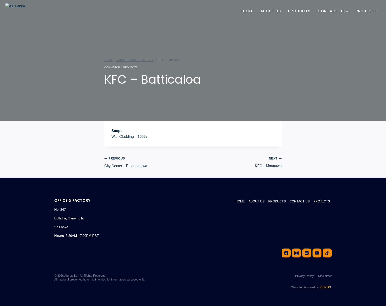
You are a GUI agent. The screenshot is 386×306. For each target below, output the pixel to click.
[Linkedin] (306, 253)
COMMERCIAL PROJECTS (121, 67)
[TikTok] (327, 253)
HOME (247, 11)
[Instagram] (296, 253)
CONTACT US (300, 201)
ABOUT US (270, 11)
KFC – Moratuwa (268, 162)
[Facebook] (286, 253)
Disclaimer (325, 276)
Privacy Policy (304, 276)
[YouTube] (317, 253)
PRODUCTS (299, 11)
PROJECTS (366, 11)
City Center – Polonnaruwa (125, 162)
